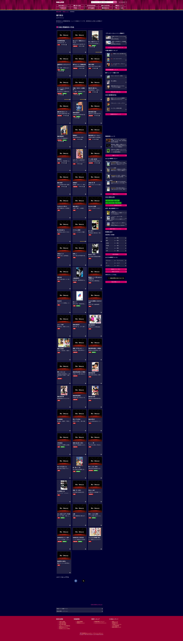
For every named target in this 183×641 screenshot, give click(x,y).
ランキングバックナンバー (100, 622)
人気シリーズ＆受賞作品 (64, 625)
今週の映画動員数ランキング (112, 69)
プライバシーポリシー (98, 633)
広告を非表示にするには (96, 604)
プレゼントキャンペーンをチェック (115, 47)
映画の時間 (58, 11)
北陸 (118, 245)
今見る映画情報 (115, 625)
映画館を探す (64, 8)
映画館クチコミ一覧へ (115, 269)
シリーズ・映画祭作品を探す (116, 205)
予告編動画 (91, 8)
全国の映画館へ (115, 254)
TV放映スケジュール (116, 624)
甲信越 (107, 245)
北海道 (107, 243)
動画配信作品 (106, 8)
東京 (107, 237)
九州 (107, 250)
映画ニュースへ (115, 155)
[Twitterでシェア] (83, 580)
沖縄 (118, 250)
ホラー (118, 265)
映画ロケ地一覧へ (115, 271)
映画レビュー (115, 194)
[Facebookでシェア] (75, 580)
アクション (108, 260)
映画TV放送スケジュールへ (115, 228)
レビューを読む (120, 8)
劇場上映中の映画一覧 (115, 91)
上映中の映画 (78, 5)
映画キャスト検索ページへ (62, 608)
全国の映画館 (80, 621)
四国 (118, 248)
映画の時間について (116, 281)
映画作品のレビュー (63, 627)
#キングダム (117, 202)
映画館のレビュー (81, 622)
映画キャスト (66, 11)
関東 (118, 237)
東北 (118, 243)
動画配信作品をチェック (116, 114)
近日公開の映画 (106, 5)
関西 (107, 240)
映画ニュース (78, 8)
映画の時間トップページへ (62, 611)
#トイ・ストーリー (110, 202)
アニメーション (120, 260)
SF (106, 263)
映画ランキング (120, 5)
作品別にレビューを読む (64, 628)
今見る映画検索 (122, 2)
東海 (118, 240)
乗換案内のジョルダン (87, 633)
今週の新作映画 (91, 5)
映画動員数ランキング (99, 621)
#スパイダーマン (109, 200)
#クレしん (116, 200)
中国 (107, 248)
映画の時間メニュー (63, 5)
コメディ (108, 265)
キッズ (118, 263)
